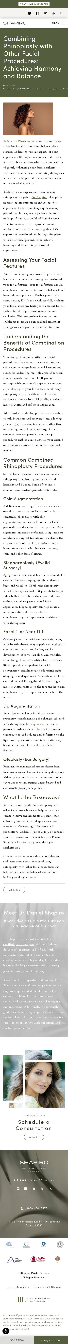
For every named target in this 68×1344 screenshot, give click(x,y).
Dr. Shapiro (39, 197)
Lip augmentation (37, 724)
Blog (13, 85)
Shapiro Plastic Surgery (22, 141)
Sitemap (56, 1286)
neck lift (46, 394)
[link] (34, 1180)
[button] (5, 1331)
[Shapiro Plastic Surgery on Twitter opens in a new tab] (45, 13)
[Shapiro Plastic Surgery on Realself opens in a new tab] (61, 13)
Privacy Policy (40, 1286)
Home (5, 85)
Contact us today (14, 856)
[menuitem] (29, 13)
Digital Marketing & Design (37, 1299)
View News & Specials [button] (34, 3)
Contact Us (34, 1137)
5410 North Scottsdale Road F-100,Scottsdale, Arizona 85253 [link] (34, 1223)
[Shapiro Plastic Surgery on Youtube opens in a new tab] (53, 13)
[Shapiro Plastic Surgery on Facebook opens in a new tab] (37, 13)
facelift (32, 394)
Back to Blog (14, 889)
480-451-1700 (22, 1329)
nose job (8, 162)
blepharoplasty (19, 591)
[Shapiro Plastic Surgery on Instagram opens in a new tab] (29, 13)
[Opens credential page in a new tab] (9, 1244)
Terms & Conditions (18, 1286)
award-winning (35, 939)
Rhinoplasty (26, 157)
